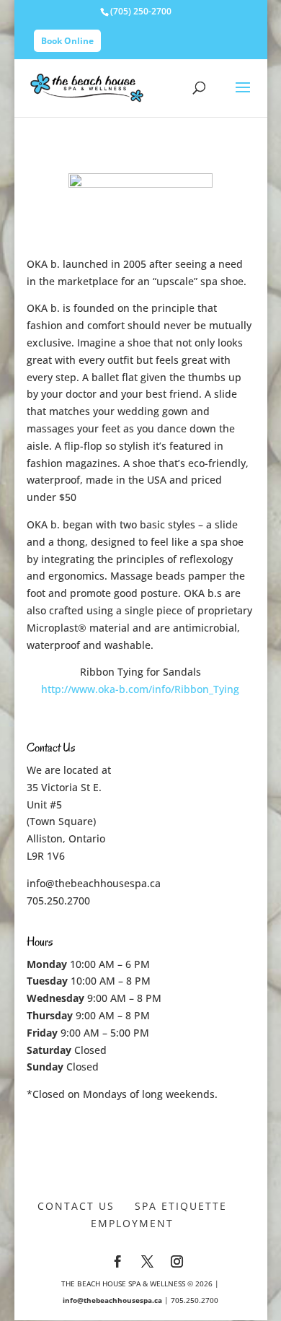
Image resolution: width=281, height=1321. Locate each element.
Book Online (67, 41)
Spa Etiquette (181, 1206)
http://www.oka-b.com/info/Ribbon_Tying (140, 689)
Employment (132, 1223)
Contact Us (76, 1206)
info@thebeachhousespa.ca (94, 883)
